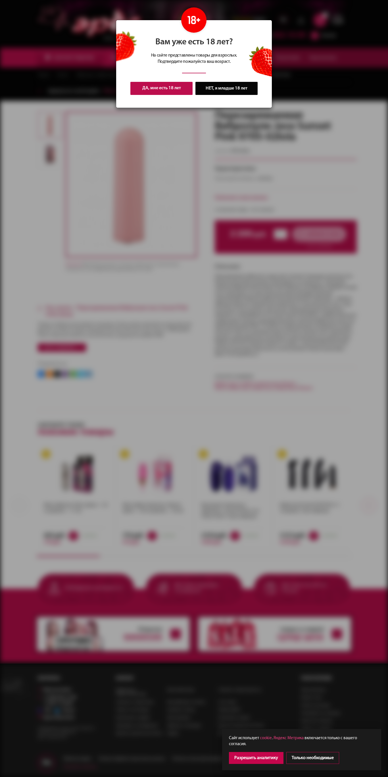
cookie (266, 738)
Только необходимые (313, 758)
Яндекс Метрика (289, 738)
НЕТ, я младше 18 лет (226, 88)
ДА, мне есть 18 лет (161, 88)
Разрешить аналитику (256, 758)
